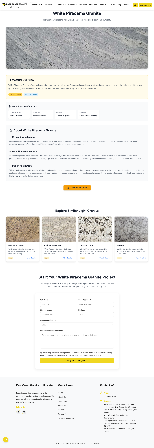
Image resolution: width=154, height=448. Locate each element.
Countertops (36, 5)
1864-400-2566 (110, 396)
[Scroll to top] (5, 439)
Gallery (112, 5)
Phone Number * (47, 310)
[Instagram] (24, 412)
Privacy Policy (63, 414)
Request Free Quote (77, 361)
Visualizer (93, 5)
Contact (126, 5)
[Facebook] (18, 412)
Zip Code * (82, 310)
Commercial (103, 5)
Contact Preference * (48, 320)
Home (60, 393)
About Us (62, 397)
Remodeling (72, 5)
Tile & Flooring (60, 5)
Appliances (83, 5)
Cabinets (48, 5)
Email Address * (84, 300)
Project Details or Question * (51, 331)
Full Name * (44, 300)
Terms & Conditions (66, 418)
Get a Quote (145, 5)
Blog (119, 5)
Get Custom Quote (79, 188)
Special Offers (63, 401)
